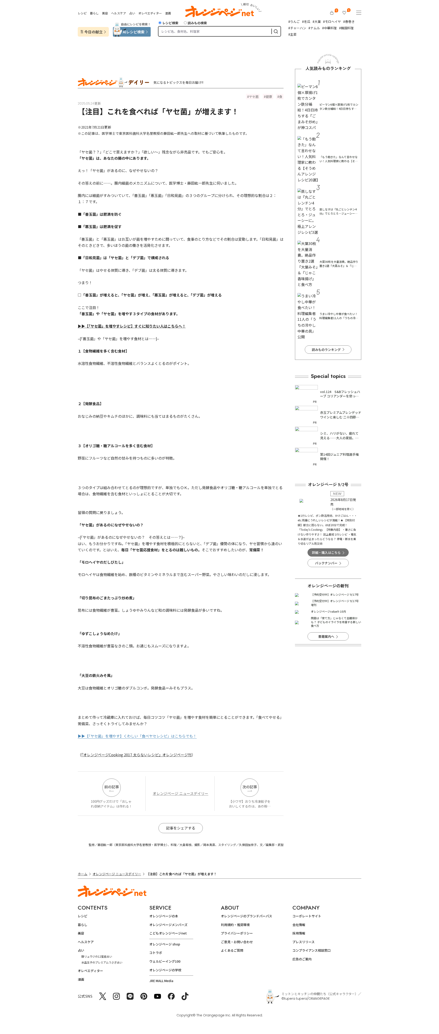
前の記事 (111, 786)
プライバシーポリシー (237, 933)
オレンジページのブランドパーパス (246, 916)
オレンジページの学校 (165, 970)
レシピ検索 (170, 23)
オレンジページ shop (164, 944)
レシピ (82, 13)
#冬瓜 (306, 21)
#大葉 (317, 21)
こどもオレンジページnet (168, 933)
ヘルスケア (118, 13)
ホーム (82, 874)
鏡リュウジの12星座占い (96, 956)
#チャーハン (297, 28)
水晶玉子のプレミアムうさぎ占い (101, 962)
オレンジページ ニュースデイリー (180, 793)
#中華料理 (329, 28)
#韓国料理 (346, 28)
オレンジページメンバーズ (168, 924)
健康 (269, 96)
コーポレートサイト (306, 916)
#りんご (294, 21)
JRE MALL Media (161, 980)
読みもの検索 (197, 23)
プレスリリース (303, 942)
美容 (105, 13)
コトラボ (155, 952)
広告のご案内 (302, 959)
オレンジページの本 (163, 916)
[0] (331, 13)
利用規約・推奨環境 (235, 924)
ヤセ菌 (254, 96)
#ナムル (314, 28)
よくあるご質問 (232, 950)
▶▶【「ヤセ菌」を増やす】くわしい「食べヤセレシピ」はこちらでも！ (137, 736)
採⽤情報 (298, 933)
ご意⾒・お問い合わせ (237, 942)
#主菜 (292, 34)
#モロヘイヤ (332, 21)
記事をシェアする (180, 828)
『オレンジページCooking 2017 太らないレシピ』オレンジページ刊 (136, 754)
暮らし (94, 13)
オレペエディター (150, 13)
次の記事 (249, 786)
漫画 (168, 13)
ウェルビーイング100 (164, 961)
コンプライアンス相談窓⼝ (311, 950)
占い (132, 13)
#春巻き (349, 21)
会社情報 (298, 924)
